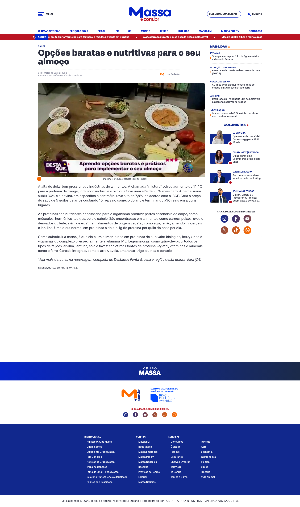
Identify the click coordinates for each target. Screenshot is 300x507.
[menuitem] (49, 31)
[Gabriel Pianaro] (220, 176)
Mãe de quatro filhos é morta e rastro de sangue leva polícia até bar (242, 37)
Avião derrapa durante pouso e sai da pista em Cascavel (157, 37)
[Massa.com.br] (150, 14)
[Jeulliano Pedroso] (220, 195)
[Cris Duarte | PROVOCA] (220, 156)
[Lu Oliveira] (220, 137)
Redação (175, 74)
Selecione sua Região (223, 13)
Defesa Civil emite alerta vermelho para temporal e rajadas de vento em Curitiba (65, 37)
